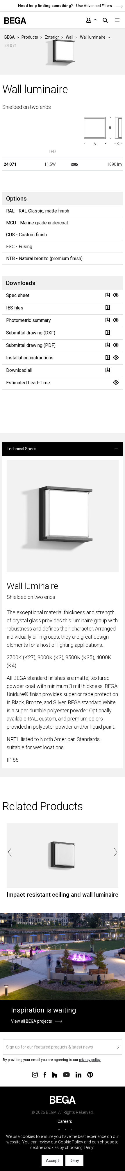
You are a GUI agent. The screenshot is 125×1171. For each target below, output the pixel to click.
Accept (52, 1160)
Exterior (52, 37)
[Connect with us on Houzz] (54, 1074)
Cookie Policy (70, 1142)
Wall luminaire (93, 37)
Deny (74, 1160)
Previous (10, 852)
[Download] (107, 295)
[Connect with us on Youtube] (66, 1074)
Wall (69, 37)
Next (115, 852)
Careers (65, 1121)
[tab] (62, 449)
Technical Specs (21, 448)
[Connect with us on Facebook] (45, 1074)
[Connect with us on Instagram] (35, 1074)
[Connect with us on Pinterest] (90, 1074)
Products (30, 37)
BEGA (9, 37)
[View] (116, 295)
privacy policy (90, 1060)
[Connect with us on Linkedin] (78, 1074)
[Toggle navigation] (117, 20)
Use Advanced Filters (93, 5)
